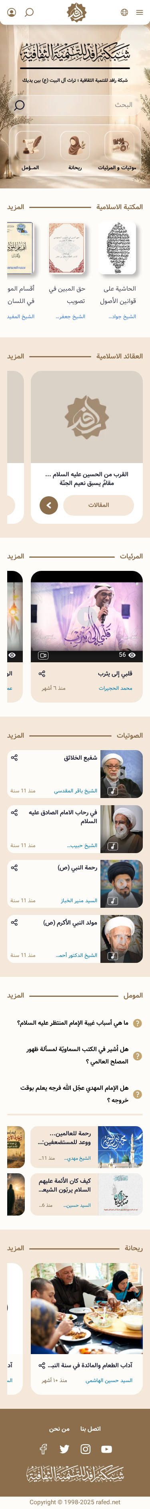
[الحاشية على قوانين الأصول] (117, 248)
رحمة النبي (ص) (77, 867)
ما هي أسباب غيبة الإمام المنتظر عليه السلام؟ (72, 1023)
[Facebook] (43, 1449)
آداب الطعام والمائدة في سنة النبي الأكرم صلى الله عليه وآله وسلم (90, 1365)
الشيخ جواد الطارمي (124, 318)
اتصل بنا (90, 1429)
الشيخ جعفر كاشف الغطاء (71, 318)
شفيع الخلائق (80, 758)
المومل (133, 995)
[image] (87, 417)
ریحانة (75, 168)
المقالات (98, 505)
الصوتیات (130, 736)
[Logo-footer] (75, 1474)
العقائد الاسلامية (119, 356)
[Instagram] (85, 1449)
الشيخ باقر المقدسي (75, 791)
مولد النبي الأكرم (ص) (70, 923)
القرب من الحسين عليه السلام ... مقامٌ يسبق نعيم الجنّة (86, 479)
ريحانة (134, 1248)
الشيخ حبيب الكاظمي (83, 846)
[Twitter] (64, 1449)
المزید (15, 207)
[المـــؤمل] (30, 145)
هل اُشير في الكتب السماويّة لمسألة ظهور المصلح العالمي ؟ (77, 1056)
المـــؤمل (30, 168)
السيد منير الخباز (79, 901)
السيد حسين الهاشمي (78, 1207)
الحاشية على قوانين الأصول (118, 295)
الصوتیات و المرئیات (119, 168)
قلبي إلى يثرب (115, 673)
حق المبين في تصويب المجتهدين (67, 301)
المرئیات (131, 556)
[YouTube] (106, 1449)
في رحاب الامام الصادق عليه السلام (63, 817)
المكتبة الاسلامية (119, 207)
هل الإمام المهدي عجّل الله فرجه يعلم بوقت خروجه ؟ (74, 1094)
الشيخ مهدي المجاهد (79, 1160)
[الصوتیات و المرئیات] (119, 145)
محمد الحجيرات (115, 688)
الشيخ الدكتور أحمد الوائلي (76, 955)
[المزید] (49, 505)
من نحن (59, 1429)
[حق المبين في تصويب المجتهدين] (66, 248)
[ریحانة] (75, 145)
